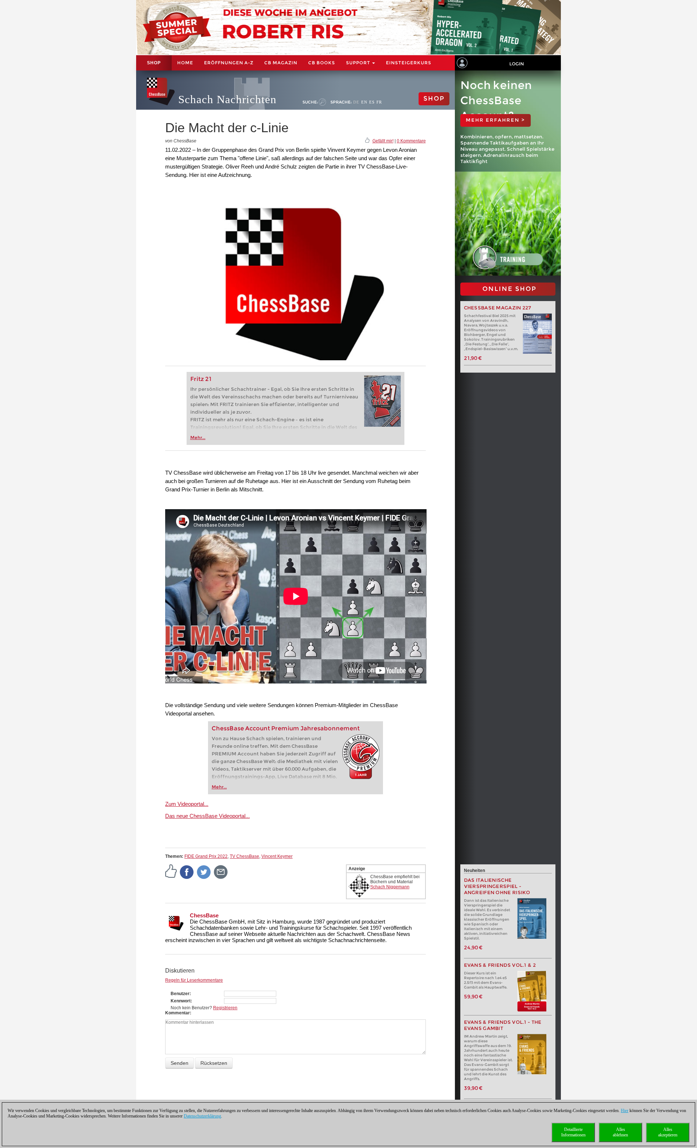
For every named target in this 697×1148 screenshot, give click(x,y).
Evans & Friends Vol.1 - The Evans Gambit (503, 1025)
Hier (624, 1110)
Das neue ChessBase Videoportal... (207, 816)
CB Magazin (280, 62)
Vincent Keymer (277, 856)
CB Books (321, 62)
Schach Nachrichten (227, 99)
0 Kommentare (411, 140)
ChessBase (204, 915)
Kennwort (181, 1000)
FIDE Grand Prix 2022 (206, 856)
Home (185, 62)
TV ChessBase (244, 856)
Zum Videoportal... (186, 804)
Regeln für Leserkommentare (194, 980)
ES (372, 102)
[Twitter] (204, 871)
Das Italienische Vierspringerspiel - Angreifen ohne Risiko (497, 886)
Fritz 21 (201, 379)
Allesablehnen (620, 1132)
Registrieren (225, 1007)
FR (379, 102)
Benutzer (180, 993)
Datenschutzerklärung (202, 1116)
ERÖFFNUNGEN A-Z (228, 62)
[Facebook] (187, 871)
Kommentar (177, 1012)
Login (516, 63)
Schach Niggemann (389, 886)
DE (356, 102)
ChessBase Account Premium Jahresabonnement (286, 728)
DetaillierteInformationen (573, 1132)
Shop (154, 62)
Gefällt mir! (383, 140)
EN (364, 102)
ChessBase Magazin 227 (497, 308)
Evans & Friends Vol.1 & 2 (500, 965)
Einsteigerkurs (408, 62)
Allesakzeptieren (667, 1132)
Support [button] (358, 62)
